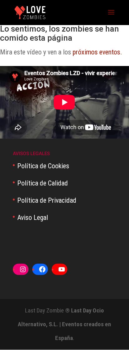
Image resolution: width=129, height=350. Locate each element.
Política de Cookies (43, 166)
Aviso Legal (32, 217)
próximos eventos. (97, 52)
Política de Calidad (42, 183)
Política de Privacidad (46, 200)
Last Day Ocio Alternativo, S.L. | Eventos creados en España (64, 324)
